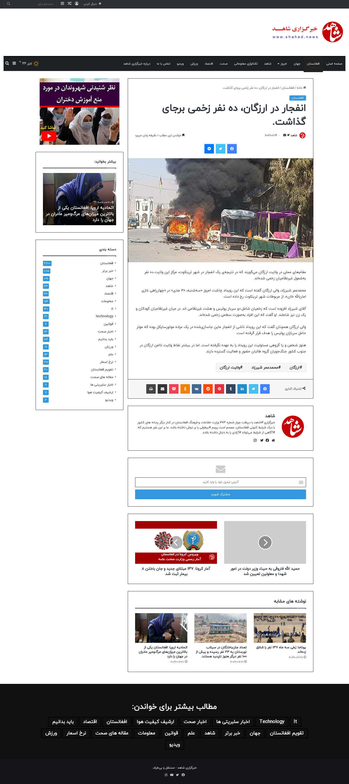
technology (104, 316)
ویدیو (180, 64)
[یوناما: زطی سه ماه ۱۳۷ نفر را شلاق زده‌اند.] (280, 628)
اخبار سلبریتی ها (101, 385)
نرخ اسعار (106, 362)
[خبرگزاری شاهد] (306, 32)
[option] (79, 199)
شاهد (267, 64)
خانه (300, 88)
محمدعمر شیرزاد (264, 367)
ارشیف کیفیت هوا (100, 392)
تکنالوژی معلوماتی (246, 64)
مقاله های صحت (101, 377)
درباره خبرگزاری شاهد (136, 64)
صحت (223, 64)
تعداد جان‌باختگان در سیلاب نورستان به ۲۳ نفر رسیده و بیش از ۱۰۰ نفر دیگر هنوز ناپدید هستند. (221, 652)
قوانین (108, 324)
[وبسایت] (272, 440)
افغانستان (313, 64)
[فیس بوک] (266, 440)
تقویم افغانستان (102, 369)
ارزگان (295, 367)
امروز (284, 64)
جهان (297, 64)
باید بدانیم (105, 339)
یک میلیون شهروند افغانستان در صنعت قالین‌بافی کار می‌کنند (84, 217)
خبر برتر (107, 271)
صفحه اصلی (334, 64)
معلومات (107, 301)
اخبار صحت (105, 331)
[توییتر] (261, 440)
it (112, 309)
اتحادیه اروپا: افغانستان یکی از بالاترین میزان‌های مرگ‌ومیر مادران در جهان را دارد (163, 652)
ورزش (194, 64)
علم (110, 354)
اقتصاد (209, 64)
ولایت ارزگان (230, 367)
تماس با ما (163, 64)
